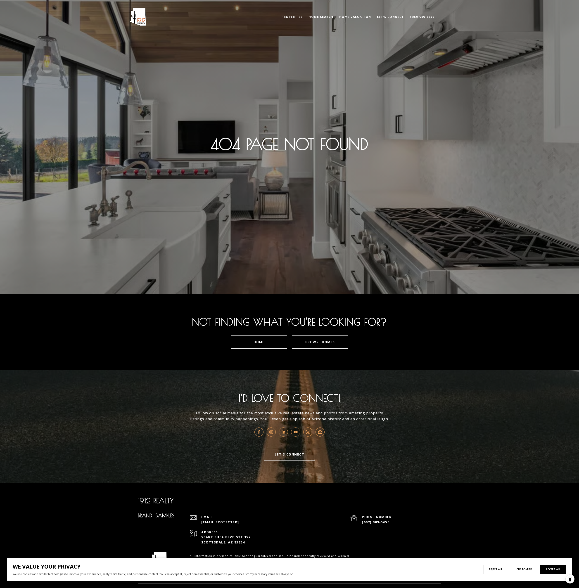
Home (259, 342)
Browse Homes (320, 342)
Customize (524, 569)
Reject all (496, 569)
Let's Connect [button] (289, 454)
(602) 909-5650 (375, 522)
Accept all (553, 569)
